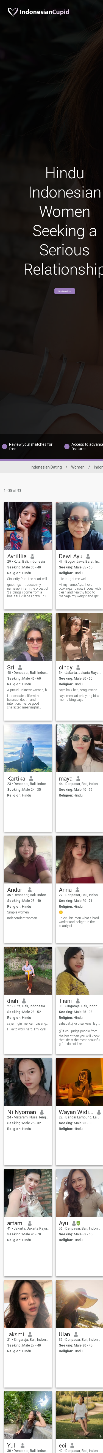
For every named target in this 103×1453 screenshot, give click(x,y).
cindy (66, 667)
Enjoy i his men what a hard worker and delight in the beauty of (79, 922)
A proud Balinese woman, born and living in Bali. (28, 690)
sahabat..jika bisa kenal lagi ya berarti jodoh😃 (80, 1023)
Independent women (22, 918)
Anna (65, 889)
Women (78, 467)
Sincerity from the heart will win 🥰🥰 (28, 579)
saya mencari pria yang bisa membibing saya (79, 698)
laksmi (15, 1334)
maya (66, 778)
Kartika (16, 778)
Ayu (63, 1223)
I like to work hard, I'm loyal (26, 1029)
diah (12, 1001)
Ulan (64, 1334)
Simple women (18, 912)
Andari (15, 889)
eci (62, 1445)
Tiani (65, 1001)
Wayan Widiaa (76, 1112)
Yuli (12, 1445)
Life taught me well (73, 579)
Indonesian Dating (46, 467)
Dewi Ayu (70, 556)
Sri (10, 667)
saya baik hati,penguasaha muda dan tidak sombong (80, 690)
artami (15, 1223)
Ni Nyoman (21, 1112)
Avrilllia (17, 556)
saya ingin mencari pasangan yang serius (28, 1023)
